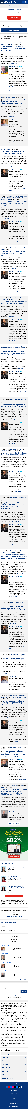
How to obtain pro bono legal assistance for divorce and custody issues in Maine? (13, 353)
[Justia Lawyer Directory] (21, 1087)
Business (4, 1061)
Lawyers (3, 929)
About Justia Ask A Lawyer (9, 922)
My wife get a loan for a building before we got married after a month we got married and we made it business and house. (14, 792)
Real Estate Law (5, 44)
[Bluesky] (17, 1087)
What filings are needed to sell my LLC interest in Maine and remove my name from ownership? (14, 101)
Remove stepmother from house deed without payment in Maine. (14, 454)
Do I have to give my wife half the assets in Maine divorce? (12, 152)
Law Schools (5, 1064)
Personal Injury (23, 247)
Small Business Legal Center (14, 916)
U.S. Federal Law (7, 1068)
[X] (19, 1087)
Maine (13, 5)
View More (14, 63)
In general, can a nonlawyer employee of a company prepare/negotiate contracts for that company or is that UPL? (13, 753)
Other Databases (7, 1075)
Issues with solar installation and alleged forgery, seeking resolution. (12, 702)
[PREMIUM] (4, 69)
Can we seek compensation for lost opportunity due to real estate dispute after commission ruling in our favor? (14, 557)
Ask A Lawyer (8, 5)
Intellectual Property (15, 697)
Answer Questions (14, 30)
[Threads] (15, 1087)
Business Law (14, 42)
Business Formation (15, 96)
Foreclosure (6, 299)
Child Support (18, 196)
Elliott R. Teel (5, 945)
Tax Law (12, 654)
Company (14, 1095)
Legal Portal (14, 1093)
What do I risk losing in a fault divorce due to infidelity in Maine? (13, 405)
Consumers (4, 925)
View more (23, 979)
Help (14, 1098)
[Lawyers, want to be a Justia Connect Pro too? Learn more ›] (20, 66)
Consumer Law (4, 604)
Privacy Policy (14, 1103)
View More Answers (14, 90)
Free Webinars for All (7, 863)
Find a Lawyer (5, 985)
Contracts (21, 42)
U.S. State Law (6, 1071)
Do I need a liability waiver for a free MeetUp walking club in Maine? (13, 253)
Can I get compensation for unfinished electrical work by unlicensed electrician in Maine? (13, 608)
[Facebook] (11, 1087)
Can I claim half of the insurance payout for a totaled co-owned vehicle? (14, 203)
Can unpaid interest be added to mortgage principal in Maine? (14, 302)
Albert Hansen (6, 971)
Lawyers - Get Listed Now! (14, 996)
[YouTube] (9, 1087)
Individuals (5, 1057)
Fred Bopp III (5, 954)
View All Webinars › (14, 896)
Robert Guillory (6, 962)
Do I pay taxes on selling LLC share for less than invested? (12, 659)
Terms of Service (14, 1101)
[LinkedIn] (7, 1087)
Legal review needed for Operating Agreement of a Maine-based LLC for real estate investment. (13, 505)
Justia (2, 5)
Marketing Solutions (8, 1078)
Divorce (12, 148)
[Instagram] (13, 1087)
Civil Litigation (6, 552)
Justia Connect (14, 1090)
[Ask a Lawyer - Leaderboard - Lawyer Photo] (3, 949)
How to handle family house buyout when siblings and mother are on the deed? (13, 48)
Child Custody (18, 346)
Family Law (3, 149)
